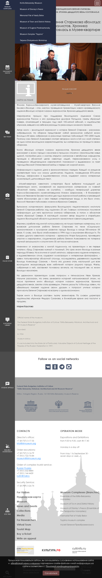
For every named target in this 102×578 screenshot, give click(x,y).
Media (21, 515)
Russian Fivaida (24, 468)
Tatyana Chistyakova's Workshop (33, 40)
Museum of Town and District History (35, 21)
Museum (22, 501)
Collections (23, 510)
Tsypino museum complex (72, 520)
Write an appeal (26, 538)
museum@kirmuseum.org (29, 458)
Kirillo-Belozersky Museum (31, 3)
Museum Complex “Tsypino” (31, 34)
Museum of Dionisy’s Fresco (31, 9)
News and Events (27, 506)
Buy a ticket (24, 533)
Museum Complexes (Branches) (79, 492)
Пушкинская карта (29, 496)
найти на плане (25, 100)
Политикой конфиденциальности (62, 566)
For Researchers (26, 519)
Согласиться (51, 573)
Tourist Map (23, 529)
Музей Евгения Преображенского (77, 524)
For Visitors (23, 492)
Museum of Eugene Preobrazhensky (35, 28)
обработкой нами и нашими (25, 563)
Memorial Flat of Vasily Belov (32, 15)
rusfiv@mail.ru (23, 476)
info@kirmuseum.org (26, 443)
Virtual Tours (24, 524)
